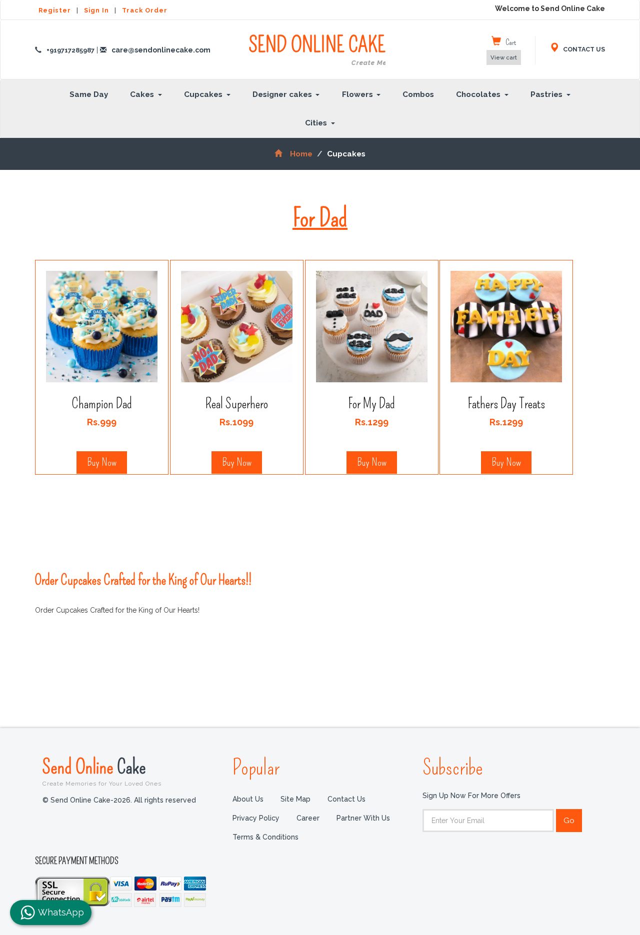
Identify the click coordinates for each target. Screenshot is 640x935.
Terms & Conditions (265, 837)
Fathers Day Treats (506, 403)
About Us (248, 799)
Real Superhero (237, 403)
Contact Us (347, 799)
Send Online (102, 771)
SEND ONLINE (317, 50)
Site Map (295, 799)
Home (301, 153)
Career (308, 818)
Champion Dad (102, 403)
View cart (503, 57)
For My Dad (371, 403)
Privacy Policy (256, 818)
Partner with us (363, 818)
